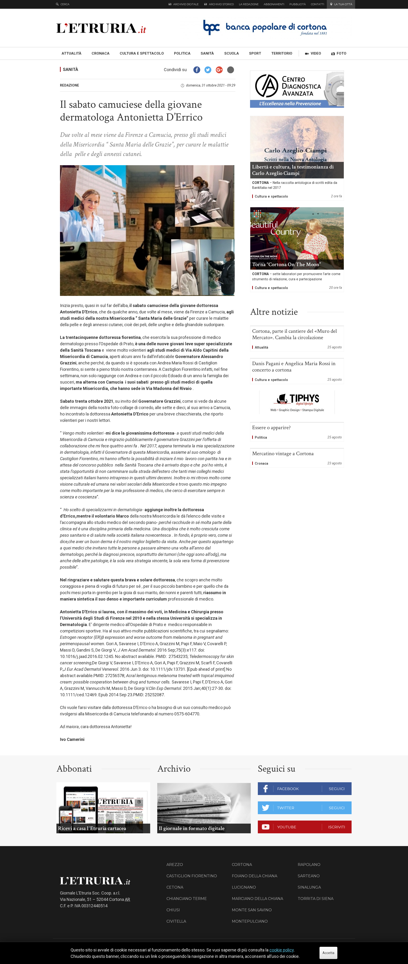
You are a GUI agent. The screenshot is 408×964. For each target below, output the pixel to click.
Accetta (328, 953)
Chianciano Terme (186, 898)
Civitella (176, 921)
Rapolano (309, 864)
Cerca (65, 4)
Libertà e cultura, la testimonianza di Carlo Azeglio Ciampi (297, 158)
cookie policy (281, 949)
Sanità (70, 69)
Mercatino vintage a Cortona (297, 458)
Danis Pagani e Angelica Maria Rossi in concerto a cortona (297, 371)
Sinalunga (309, 887)
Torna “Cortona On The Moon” (297, 249)
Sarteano (309, 876)
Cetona (174, 887)
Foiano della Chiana (254, 876)
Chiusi (173, 910)
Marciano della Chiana (257, 898)
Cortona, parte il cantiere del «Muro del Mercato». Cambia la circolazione (297, 338)
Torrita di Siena (315, 898)
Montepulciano (250, 921)
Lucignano (244, 887)
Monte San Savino (252, 910)
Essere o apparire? (297, 432)
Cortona (242, 864)
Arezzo (174, 864)
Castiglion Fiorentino (191, 876)
